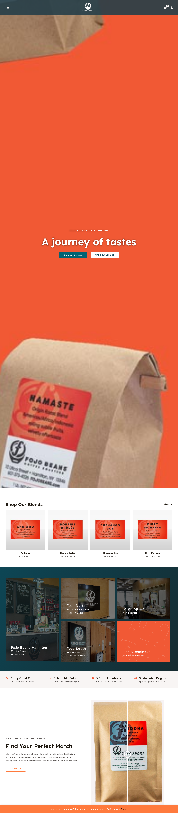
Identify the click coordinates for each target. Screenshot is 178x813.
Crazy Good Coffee (24, 678)
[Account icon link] (172, 7)
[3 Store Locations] (93, 678)
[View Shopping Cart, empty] (165, 7)
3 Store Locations (108, 678)
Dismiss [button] (124, 809)
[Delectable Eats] (50, 678)
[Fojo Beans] (88, 7)
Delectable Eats (64, 678)
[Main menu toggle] (8, 7)
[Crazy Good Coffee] (7, 678)
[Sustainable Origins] (135, 678)
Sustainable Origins (152, 678)
